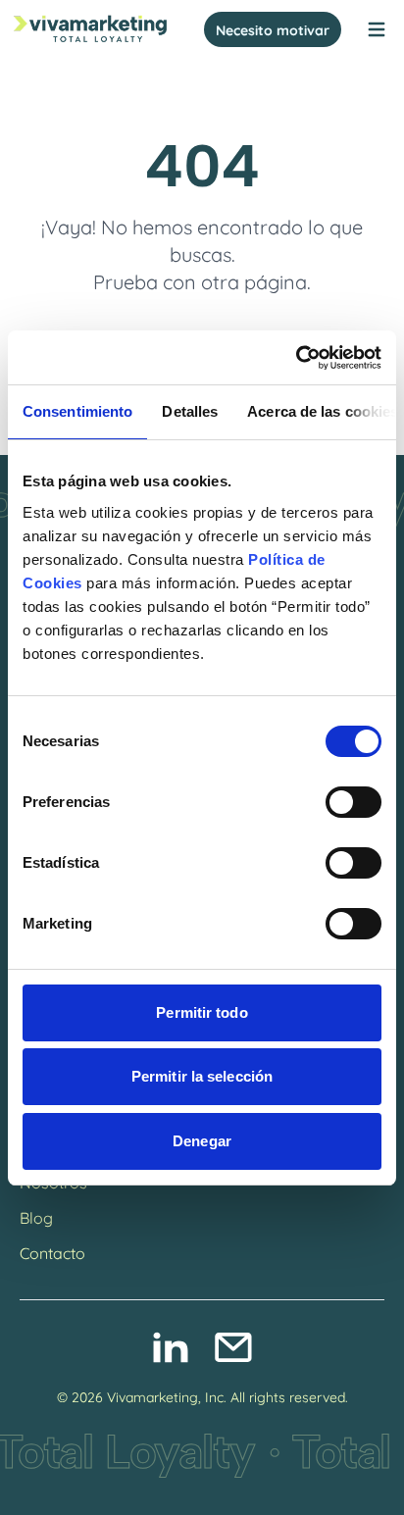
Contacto (52, 1251)
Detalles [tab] (190, 411)
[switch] (353, 802)
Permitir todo (201, 1012)
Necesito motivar (272, 29)
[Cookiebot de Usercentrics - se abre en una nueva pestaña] (295, 358)
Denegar (202, 1141)
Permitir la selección (202, 1076)
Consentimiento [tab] (77, 411)
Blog (36, 1216)
